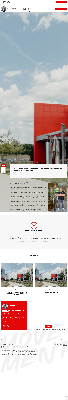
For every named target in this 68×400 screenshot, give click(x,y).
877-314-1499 (58, 346)
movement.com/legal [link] (30, 354)
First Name (33, 302)
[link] (6, 2)
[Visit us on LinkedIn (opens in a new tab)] (62, 340)
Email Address (33, 306)
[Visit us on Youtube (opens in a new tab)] (64, 340)
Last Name (52, 302)
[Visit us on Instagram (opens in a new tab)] (60, 340)
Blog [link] (11, 179)
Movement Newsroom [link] (17, 179)
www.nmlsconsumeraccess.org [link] (6, 354)
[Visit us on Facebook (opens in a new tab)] (66, 340)
